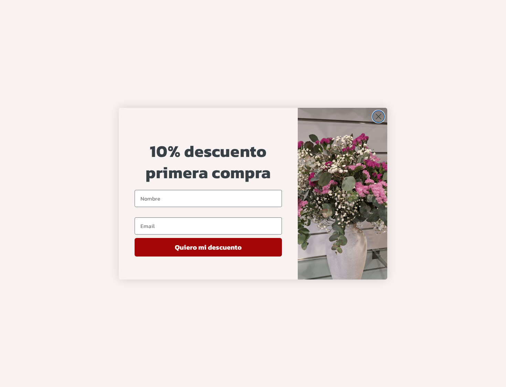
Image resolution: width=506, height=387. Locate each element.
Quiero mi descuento (208, 247)
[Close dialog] (378, 117)
